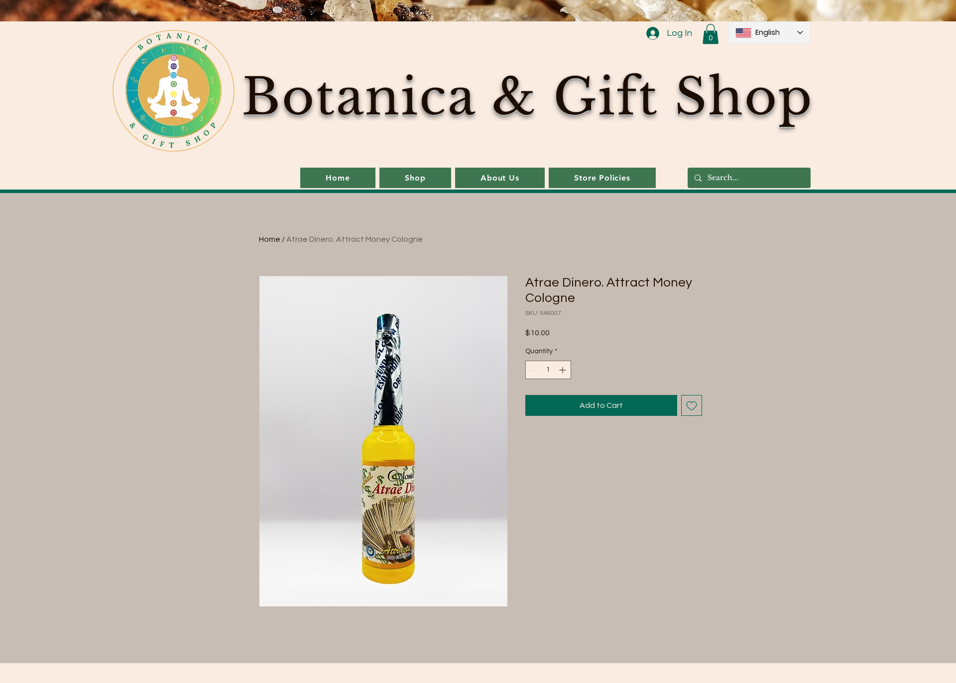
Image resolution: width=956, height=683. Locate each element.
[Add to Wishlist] (691, 405)
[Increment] (563, 370)
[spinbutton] (548, 370)
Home (269, 239)
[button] (710, 34)
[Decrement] (533, 370)
